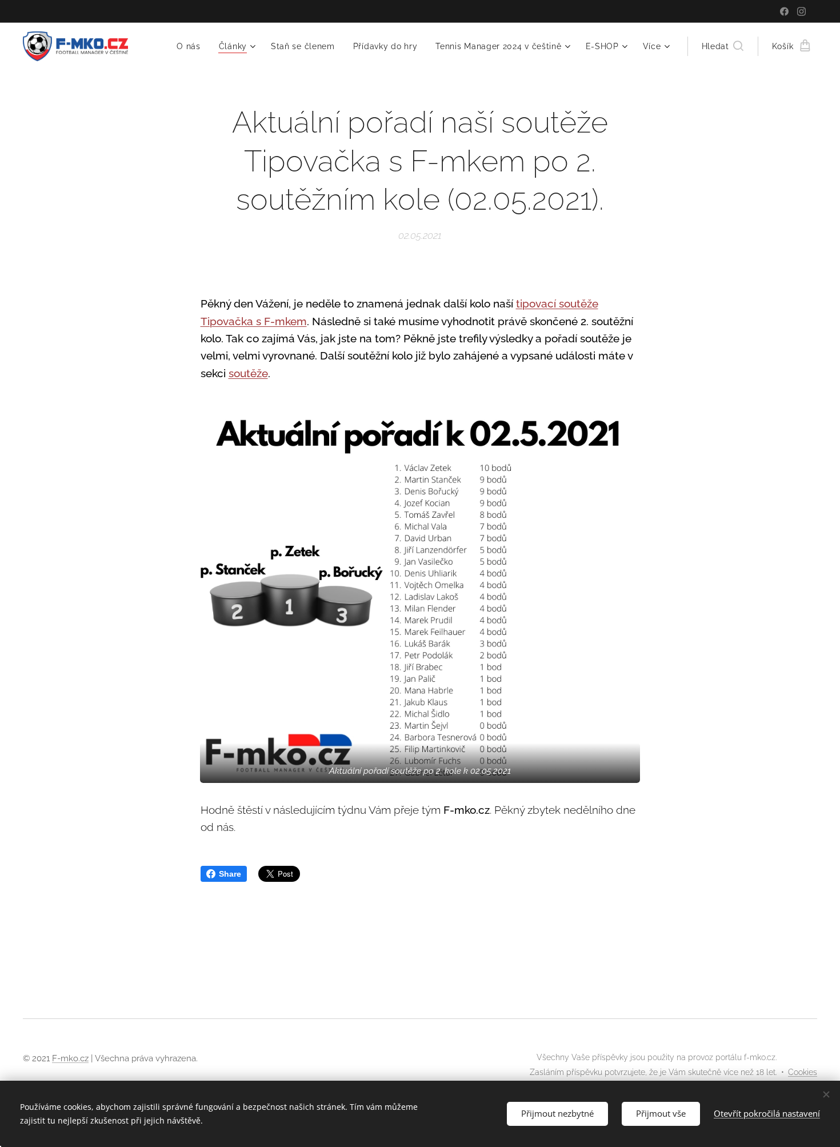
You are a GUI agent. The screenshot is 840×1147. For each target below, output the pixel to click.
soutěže (248, 373)
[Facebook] (784, 11)
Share (230, 873)
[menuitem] (192, 46)
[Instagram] (801, 11)
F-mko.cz (70, 1058)
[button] (722, 46)
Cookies (802, 1072)
